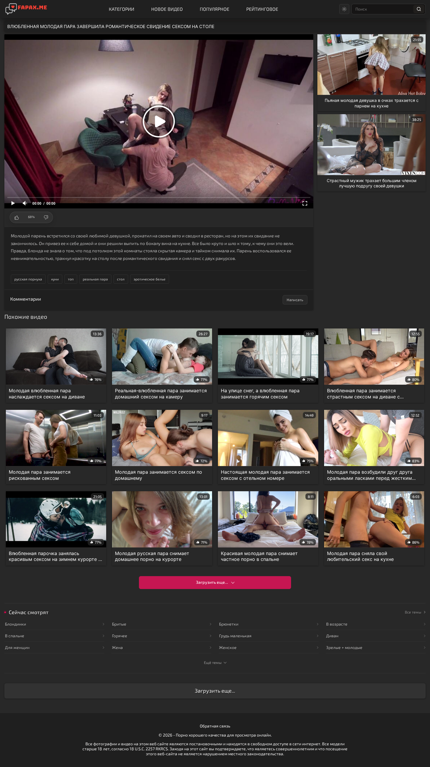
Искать (418, 9)
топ (71, 279)
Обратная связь (215, 725)
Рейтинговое (262, 9)
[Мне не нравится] (46, 217)
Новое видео (167, 9)
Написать (295, 299)
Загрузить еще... (212, 582)
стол (121, 279)
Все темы (413, 612)
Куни (55, 279)
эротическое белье (150, 279)
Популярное (214, 9)
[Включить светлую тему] (344, 9)
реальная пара (95, 279)
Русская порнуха (28, 279)
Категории (121, 9)
